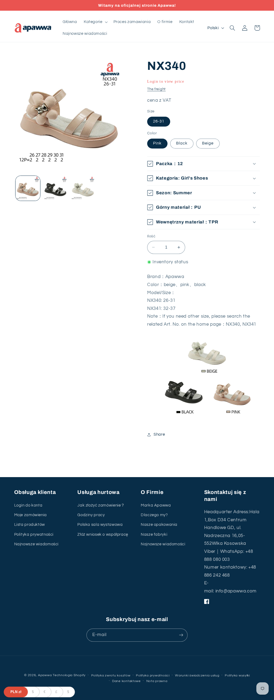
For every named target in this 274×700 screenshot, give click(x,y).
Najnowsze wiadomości (36, 544)
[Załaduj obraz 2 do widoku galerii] (55, 188)
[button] (95, 22)
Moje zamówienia (30, 515)
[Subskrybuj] (181, 635)
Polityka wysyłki (237, 675)
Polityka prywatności (34, 534)
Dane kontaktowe (126, 681)
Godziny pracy (91, 515)
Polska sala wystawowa (100, 525)
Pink (157, 143)
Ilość (151, 236)
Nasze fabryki (154, 534)
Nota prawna (157, 681)
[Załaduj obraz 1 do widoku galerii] (28, 188)
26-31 (158, 121)
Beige (208, 143)
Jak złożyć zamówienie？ (101, 505)
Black (182, 143)
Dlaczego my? (154, 515)
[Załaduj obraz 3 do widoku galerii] (82, 188)
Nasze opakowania (159, 525)
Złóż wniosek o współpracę (102, 534)
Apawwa (45, 675)
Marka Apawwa (156, 505)
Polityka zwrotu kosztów (111, 675)
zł (15, 692)
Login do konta (28, 505)
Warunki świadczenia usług (197, 675)
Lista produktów (29, 525)
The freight (156, 89)
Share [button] (159, 434)
